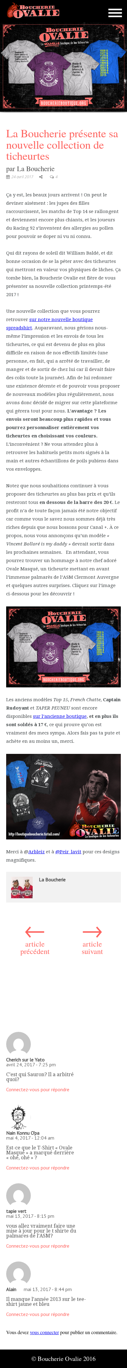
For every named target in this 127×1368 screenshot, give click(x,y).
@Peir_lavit (68, 852)
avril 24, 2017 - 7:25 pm (31, 1064)
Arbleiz (36, 852)
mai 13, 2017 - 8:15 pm (30, 1216)
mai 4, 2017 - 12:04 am (30, 1138)
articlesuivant (92, 937)
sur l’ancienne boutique (60, 716)
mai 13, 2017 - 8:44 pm (48, 1289)
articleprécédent (35, 937)
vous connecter (44, 1332)
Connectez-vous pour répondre (37, 1089)
